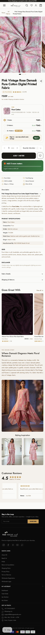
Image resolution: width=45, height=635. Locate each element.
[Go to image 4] (25, 74)
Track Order (5, 594)
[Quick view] (30, 332)
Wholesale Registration (8, 578)
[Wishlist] (31, 5)
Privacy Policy (5, 571)
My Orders (5, 600)
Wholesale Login (6, 581)
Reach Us (4, 558)
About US (4, 555)
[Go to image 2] (22, 74)
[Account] (36, 5)
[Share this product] (41, 81)
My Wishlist (5, 597)
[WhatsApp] (22, 545)
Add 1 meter (18, 155)
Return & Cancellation (8, 565)
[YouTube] (17, 545)
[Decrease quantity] (4, 148)
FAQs (3, 562)
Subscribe (33, 521)
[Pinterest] (13, 545)
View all (38, 290)
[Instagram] (4, 545)
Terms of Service (6, 575)
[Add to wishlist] (40, 156)
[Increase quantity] (17, 148)
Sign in (36, 138)
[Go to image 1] (20, 74)
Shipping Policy (6, 568)
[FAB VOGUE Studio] (15, 5)
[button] (37, 148)
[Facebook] (8, 545)
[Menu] (4, 5)
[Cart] (40, 5)
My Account (6, 586)
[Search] (26, 5)
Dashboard (5, 590)
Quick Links (6, 551)
